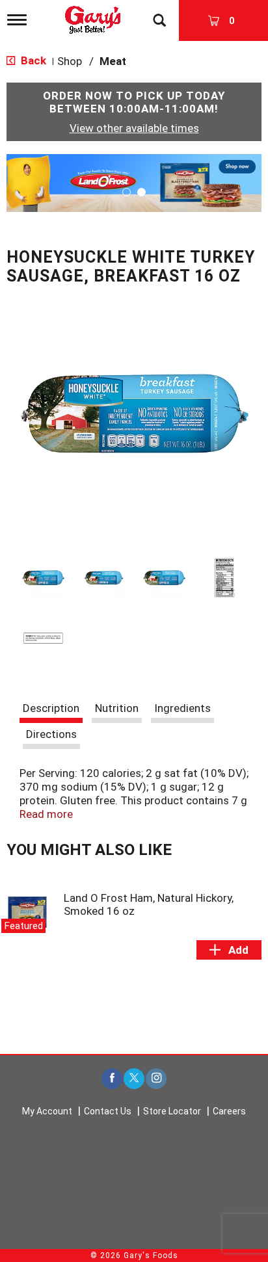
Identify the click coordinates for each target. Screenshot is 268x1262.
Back (32, 60)
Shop (69, 61)
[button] (134, 182)
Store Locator (172, 1111)
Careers (229, 1111)
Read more (46, 814)
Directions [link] (51, 734)
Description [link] (51, 708)
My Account (47, 1111)
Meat (113, 61)
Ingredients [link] (182, 708)
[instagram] (156, 1079)
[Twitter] (134, 1079)
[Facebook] (111, 1079)
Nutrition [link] (117, 708)
